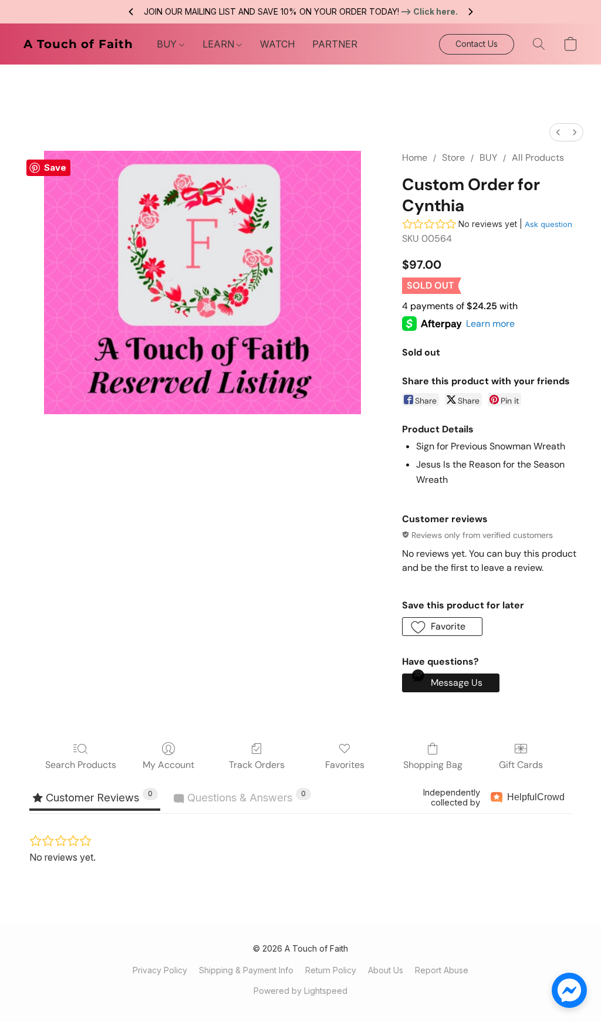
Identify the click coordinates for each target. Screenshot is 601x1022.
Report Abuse (441, 970)
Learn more (490, 323)
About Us (385, 970)
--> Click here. (429, 11)
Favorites (344, 765)
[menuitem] (558, 132)
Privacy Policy (160, 970)
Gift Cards (521, 765)
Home (414, 157)
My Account (168, 765)
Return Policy (330, 970)
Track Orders (257, 765)
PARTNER (334, 44)
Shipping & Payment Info (246, 970)
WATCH (277, 44)
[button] (78, 44)
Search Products (80, 765)
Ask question (548, 224)
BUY (168, 44)
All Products (538, 157)
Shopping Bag (432, 765)
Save (55, 167)
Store (453, 157)
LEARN (219, 44)
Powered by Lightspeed (300, 991)
